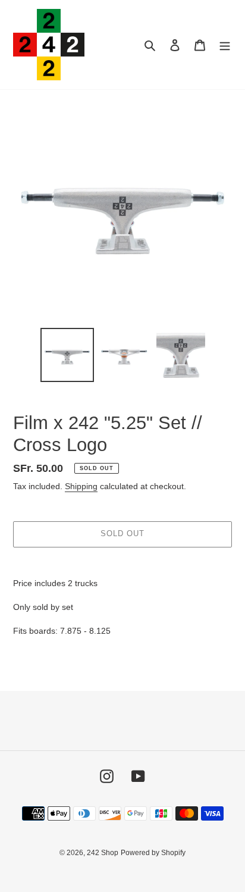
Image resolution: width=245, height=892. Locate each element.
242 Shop (102, 853)
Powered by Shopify (153, 853)
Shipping (81, 486)
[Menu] (224, 45)
